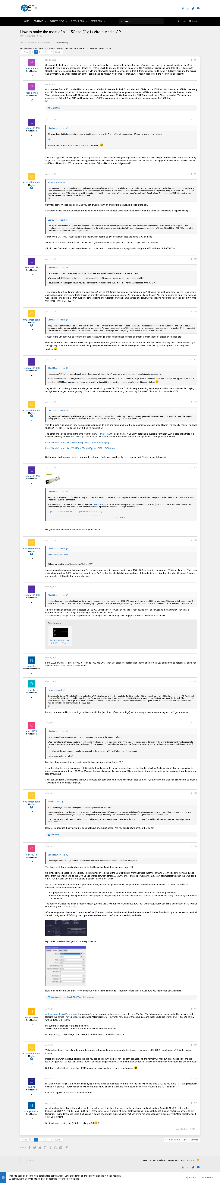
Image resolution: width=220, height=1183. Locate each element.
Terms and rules (159, 1160)
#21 (195, 60)
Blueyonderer (31, 1111)
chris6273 (31, 731)
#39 (195, 1079)
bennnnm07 (31, 1017)
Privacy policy (173, 1160)
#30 (195, 540)
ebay (63, 665)
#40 (195, 1103)
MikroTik (104, 433)
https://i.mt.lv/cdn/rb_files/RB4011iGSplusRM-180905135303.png (77, 442)
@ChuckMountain (54, 1014)
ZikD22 (31, 1087)
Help (183, 1160)
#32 (195, 657)
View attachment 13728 (58, 555)
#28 (195, 402)
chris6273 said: (54, 802)
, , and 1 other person (73, 997)
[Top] (194, 1160)
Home (189, 1160)
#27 (195, 359)
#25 (195, 259)
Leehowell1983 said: (56, 220)
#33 (195, 681)
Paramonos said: (55, 182)
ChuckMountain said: (57, 128)
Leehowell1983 (31, 128)
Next (57, 52)
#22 (195, 84)
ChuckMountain (28, 36)
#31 (195, 587)
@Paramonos (70, 1014)
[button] (46, 21)
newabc (31, 666)
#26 (195, 311)
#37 (195, 1009)
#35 (195, 793)
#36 (195, 846)
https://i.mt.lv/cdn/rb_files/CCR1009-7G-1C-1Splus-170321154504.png (80, 448)
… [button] (47, 52)
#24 (195, 174)
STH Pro (30, 1160)
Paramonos (31, 68)
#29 (195, 467)
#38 (195, 1045)
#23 (195, 120)
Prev (26, 52)
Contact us (146, 1160)
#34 (195, 723)
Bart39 (31, 690)
